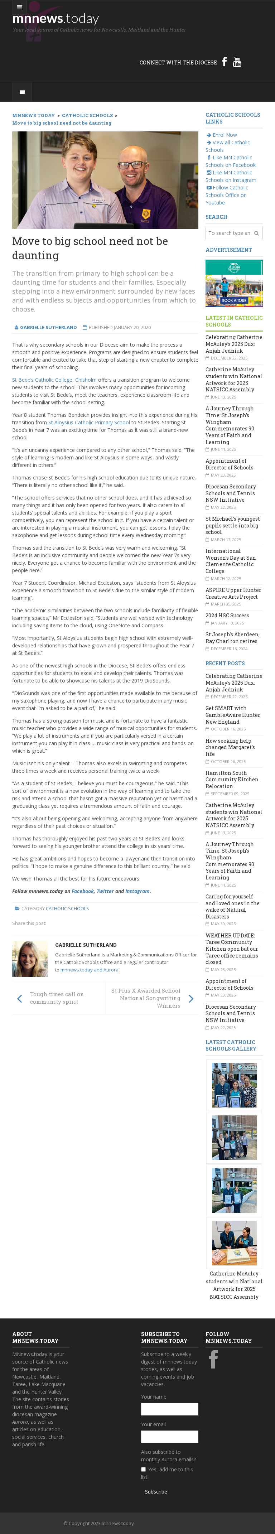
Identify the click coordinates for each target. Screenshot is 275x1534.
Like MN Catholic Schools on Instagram (231, 176)
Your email (153, 1424)
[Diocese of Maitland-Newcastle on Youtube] (237, 61)
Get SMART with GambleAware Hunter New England (233, 715)
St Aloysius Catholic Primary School (89, 422)
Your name (154, 1396)
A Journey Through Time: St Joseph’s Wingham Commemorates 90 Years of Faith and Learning (230, 425)
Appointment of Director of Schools (230, 464)
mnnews (55, 17)
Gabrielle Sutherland (86, 944)
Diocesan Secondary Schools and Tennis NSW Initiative (231, 493)
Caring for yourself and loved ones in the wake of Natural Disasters (233, 906)
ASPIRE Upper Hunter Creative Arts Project (233, 593)
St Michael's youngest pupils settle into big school (233, 525)
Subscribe (156, 1491)
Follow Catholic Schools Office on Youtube (227, 195)
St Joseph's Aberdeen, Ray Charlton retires (233, 638)
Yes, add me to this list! (167, 1473)
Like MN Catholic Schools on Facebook (231, 161)
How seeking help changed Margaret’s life (230, 747)
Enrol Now (225, 134)
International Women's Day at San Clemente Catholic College (231, 560)
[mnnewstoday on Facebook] (224, 61)
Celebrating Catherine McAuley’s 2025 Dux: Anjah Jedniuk (234, 344)
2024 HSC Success (227, 615)
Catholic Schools (67, 908)
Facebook (83, 891)
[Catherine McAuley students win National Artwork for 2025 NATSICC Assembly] (234, 1084)
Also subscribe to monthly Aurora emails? (168, 1455)
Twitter (105, 891)
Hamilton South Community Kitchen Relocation (232, 780)
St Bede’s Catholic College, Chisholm (54, 379)
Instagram (137, 891)
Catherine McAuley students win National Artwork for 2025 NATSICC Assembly (234, 379)
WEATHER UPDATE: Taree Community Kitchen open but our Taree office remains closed (232, 949)
